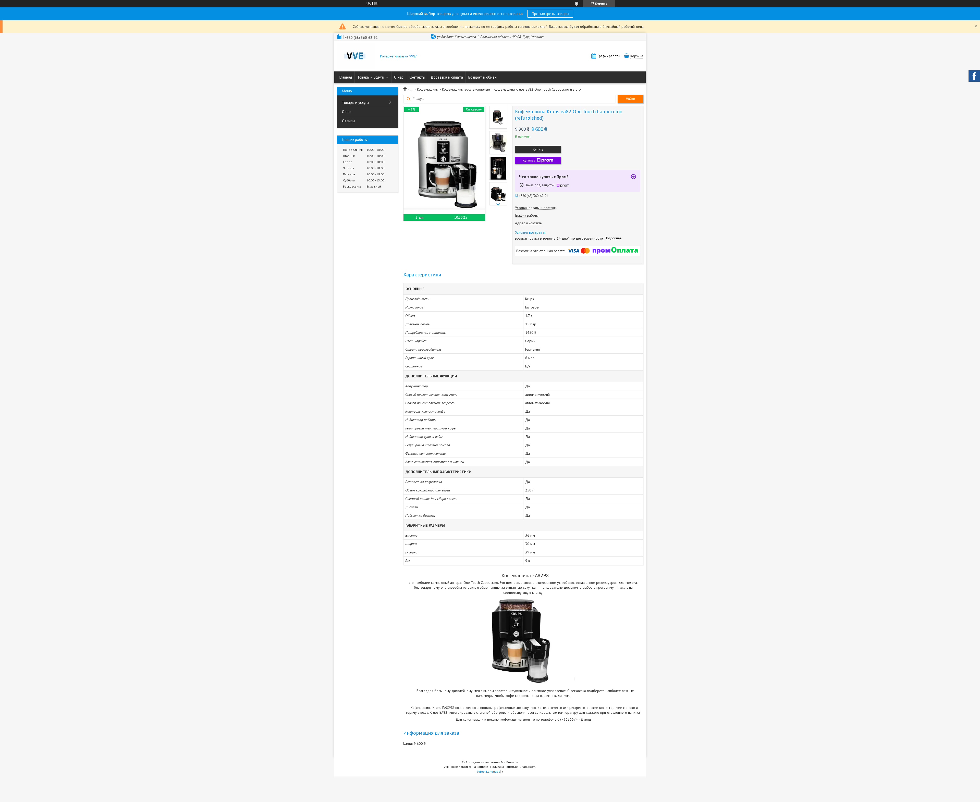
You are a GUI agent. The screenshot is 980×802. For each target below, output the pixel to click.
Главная (345, 77)
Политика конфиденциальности (513, 767)
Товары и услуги (370, 77)
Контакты (417, 77)
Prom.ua (512, 762)
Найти (630, 99)
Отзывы (348, 120)
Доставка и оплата (447, 77)
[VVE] (356, 56)
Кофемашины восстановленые (466, 89)
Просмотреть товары (550, 13)
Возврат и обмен (482, 77)
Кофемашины (427, 89)
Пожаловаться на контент (469, 767)
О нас (398, 77)
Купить (538, 149)
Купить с (529, 160)
